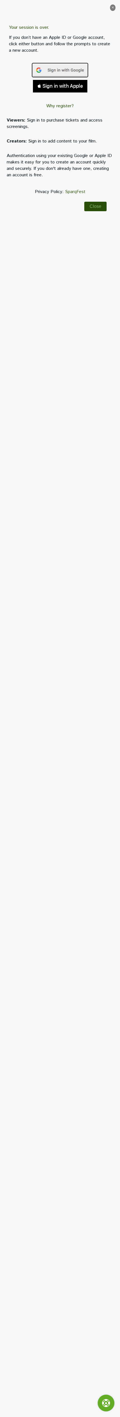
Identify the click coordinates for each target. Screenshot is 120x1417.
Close (95, 206)
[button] (113, 7)
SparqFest (75, 192)
